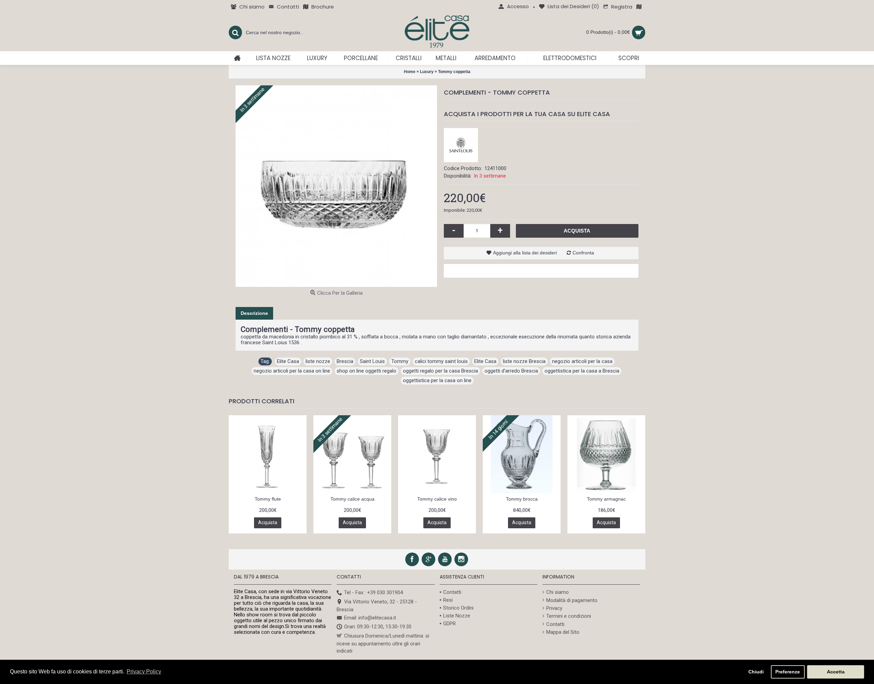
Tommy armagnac (606, 499)
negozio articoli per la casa (582, 361)
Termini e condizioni (568, 616)
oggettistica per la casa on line (437, 380)
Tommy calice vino (437, 499)
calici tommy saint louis (441, 361)
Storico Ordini (458, 608)
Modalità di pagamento (571, 600)
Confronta (583, 252)
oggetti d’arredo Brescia (511, 371)
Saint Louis (372, 361)
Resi (448, 600)
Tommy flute (268, 499)
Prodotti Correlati (261, 401)
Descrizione (254, 313)
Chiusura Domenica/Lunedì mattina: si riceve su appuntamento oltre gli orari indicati (383, 643)
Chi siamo (557, 592)
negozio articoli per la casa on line (292, 371)
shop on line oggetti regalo (366, 371)
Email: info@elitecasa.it (370, 618)
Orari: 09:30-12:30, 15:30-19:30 (377, 627)
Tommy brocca (522, 499)
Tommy (399, 361)
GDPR (449, 623)
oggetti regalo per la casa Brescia (440, 371)
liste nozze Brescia (524, 361)
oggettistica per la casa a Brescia (582, 371)
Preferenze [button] (787, 671)
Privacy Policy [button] (144, 671)
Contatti (452, 592)
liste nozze (318, 361)
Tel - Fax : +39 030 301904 (373, 592)
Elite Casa (288, 361)
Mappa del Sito (562, 632)
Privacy (554, 608)
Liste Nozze (456, 616)
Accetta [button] (836, 671)
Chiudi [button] (756, 671)
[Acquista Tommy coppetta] (336, 186)
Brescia (345, 361)
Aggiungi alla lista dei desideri (525, 252)
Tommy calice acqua (352, 499)
